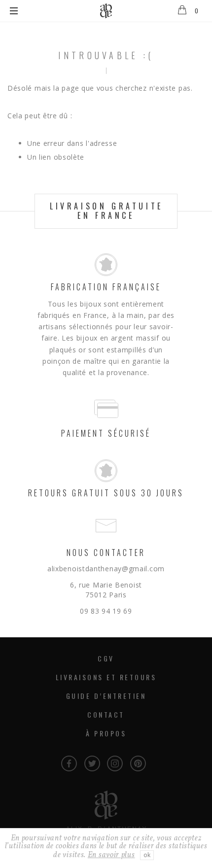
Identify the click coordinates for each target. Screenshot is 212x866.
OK (146, 855)
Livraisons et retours (106, 677)
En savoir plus (111, 855)
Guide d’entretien (106, 696)
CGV (106, 658)
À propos (106, 733)
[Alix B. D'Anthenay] (106, 10)
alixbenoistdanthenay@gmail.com (106, 568)
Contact (106, 714)
